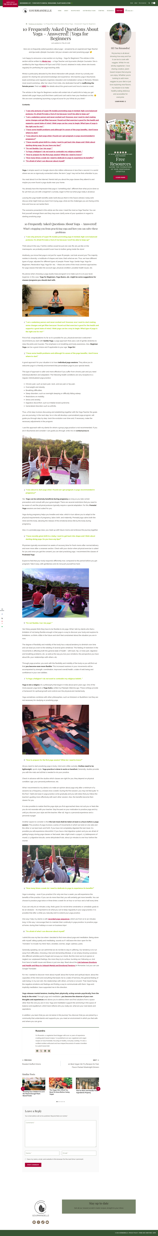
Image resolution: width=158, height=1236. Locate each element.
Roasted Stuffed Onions (31, 1062)
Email (65, 1153)
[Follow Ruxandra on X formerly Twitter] (41, 1051)
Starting (101, 10)
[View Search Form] (149, 3)
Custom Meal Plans (89, 10)
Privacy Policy (133, 1233)
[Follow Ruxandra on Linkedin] (45, 1051)
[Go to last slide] (23, 1089)
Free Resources (142, 3)
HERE (44, 86)
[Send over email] (2, 627)
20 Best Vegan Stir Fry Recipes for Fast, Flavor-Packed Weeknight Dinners (83, 1063)
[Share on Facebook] (2, 614)
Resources (110, 10)
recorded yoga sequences (58, 919)
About (136, 3)
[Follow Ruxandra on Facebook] (37, 1051)
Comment (30, 1122)
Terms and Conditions (145, 1233)
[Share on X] (2, 618)
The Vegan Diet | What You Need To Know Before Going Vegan (59, 1092)
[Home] (26, 24)
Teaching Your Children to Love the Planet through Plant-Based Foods (34, 1094)
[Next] (98, 1089)
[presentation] (33, 1084)
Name (29, 1153)
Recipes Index (75, 10)
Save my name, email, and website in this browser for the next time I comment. (55, 1159)
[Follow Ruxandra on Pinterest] (49, 1051)
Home (131, 3)
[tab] (58, 1101)
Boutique (120, 10)
